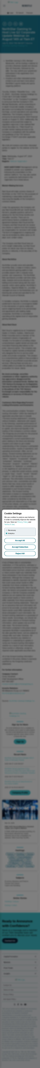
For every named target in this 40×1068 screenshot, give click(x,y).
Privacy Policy (22, 522)
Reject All (20, 553)
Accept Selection (20, 547)
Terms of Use (9, 524)
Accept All (20, 540)
